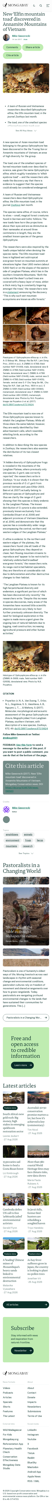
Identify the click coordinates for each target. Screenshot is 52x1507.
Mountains (11, 846)
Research (27, 846)
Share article (33, 47)
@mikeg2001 (10, 738)
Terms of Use (34, 1416)
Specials (7, 1402)
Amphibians (12, 834)
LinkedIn (32, 1430)
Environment (12, 840)
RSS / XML (33, 1481)
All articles (12, 1304)
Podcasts (8, 1392)
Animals (28, 834)
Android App (34, 1472)
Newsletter (20, 1350)
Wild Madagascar (12, 1430)
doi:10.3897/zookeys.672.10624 (18, 404)
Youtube (31, 1439)
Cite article (12, 55)
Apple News (34, 1476)
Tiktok (31, 1453)
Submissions (34, 1411)
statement (13, 292)
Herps (40, 840)
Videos (6, 1388)
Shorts (6, 1406)
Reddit (31, 1458)
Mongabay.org (10, 1439)
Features (8, 1411)
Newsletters (34, 1406)
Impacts (31, 1402)
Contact (31, 1392)
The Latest (9, 1416)
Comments (12, 47)
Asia (25, 39)
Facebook (32, 1448)
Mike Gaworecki (21, 36)
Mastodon (32, 1467)
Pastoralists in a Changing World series (27, 1017)
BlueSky (32, 1462)
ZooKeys (15, 205)
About (30, 1388)
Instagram (33, 1434)
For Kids (7, 1434)
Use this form (24, 745)
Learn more (20, 1065)
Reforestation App (13, 1444)
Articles (7, 1397)
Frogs (28, 840)
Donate (31, 1397)
